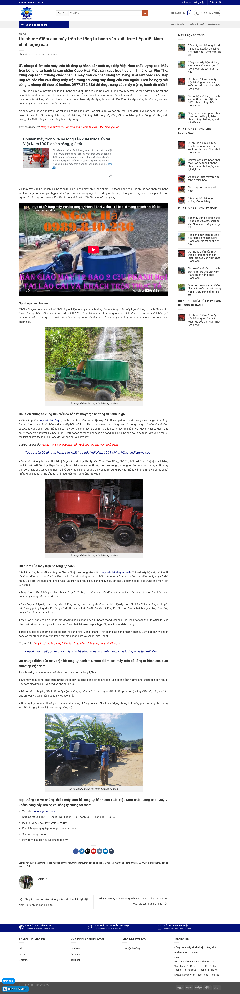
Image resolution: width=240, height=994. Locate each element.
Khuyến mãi (177, 24)
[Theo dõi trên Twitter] (216, 2)
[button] (199, 2)
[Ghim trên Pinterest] (93, 851)
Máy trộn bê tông (75, 863)
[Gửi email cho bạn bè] (87, 851)
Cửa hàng (76, 948)
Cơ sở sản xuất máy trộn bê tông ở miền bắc (203, 178)
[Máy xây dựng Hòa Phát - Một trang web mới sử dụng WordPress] (35, 13)
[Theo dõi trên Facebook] (210, 2)
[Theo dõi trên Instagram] (213, 2)
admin (54, 54)
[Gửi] (145, 13)
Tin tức (22, 34)
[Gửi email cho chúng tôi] (220, 2)
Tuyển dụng (214, 24)
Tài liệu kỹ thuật (196, 24)
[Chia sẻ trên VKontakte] (99, 851)
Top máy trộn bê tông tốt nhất (202, 189)
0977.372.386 (17, 989)
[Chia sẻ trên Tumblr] (111, 851)
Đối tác (185, 2)
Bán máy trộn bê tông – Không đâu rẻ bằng (201, 200)
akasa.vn (44, 985)
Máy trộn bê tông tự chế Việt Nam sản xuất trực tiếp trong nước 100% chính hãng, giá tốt (204, 290)
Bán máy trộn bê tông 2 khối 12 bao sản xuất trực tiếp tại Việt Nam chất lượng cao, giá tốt (204, 50)
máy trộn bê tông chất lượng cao (99, 863)
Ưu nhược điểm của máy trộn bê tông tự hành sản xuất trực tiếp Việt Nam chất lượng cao (204, 84)
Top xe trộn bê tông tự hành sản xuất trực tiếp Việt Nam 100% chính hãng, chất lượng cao (87, 452)
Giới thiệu (23, 960)
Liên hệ (22, 954)
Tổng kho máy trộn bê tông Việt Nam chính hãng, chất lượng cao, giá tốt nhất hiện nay (203, 67)
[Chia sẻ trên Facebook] (76, 851)
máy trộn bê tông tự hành (126, 863)
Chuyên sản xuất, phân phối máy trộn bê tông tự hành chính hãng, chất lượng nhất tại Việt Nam (91, 651)
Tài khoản (75, 960)
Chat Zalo (8, 981)
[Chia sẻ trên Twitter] (82, 851)
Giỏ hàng (75, 954)
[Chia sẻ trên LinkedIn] (105, 851)
